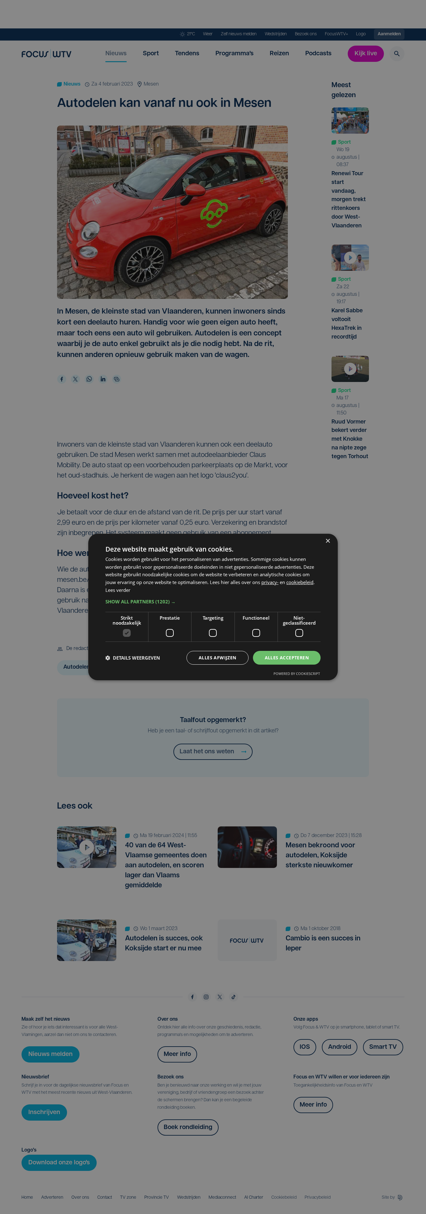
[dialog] (213, 607)
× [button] (327, 541)
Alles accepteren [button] (287, 658)
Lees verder (117, 590)
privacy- (269, 582)
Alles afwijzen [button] (217, 658)
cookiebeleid (299, 582)
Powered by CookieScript (297, 673)
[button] (213, 601)
